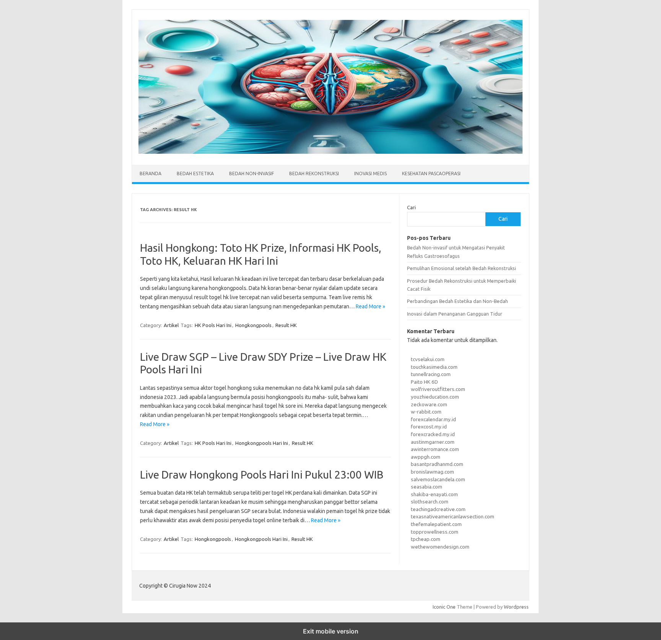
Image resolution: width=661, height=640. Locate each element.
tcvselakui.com (427, 359)
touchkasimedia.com (434, 367)
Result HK (286, 325)
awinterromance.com (435, 449)
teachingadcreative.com (438, 509)
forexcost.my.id (429, 426)
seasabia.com (426, 487)
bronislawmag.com (432, 472)
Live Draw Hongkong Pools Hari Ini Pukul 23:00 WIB (261, 474)
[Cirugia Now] (330, 152)
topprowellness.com (434, 532)
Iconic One (444, 606)
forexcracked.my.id (433, 434)
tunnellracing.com (431, 374)
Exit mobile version (330, 631)
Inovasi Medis (370, 173)
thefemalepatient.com (436, 524)
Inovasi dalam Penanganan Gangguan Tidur (454, 313)
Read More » (370, 306)
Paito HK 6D (424, 382)
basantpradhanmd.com (437, 464)
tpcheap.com (425, 539)
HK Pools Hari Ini (213, 325)
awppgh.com (425, 457)
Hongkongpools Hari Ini (261, 443)
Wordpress (516, 606)
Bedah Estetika (195, 173)
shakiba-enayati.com (434, 494)
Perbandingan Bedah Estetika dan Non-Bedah (457, 301)
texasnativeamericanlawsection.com (452, 516)
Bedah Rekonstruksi (314, 173)
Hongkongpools (253, 325)
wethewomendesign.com (440, 547)
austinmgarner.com (432, 442)
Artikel (171, 325)
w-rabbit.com (426, 412)
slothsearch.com (429, 501)
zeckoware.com (429, 404)
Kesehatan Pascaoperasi (431, 173)
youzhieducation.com (435, 397)
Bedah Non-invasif (251, 173)
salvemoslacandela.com (438, 479)
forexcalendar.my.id (433, 419)
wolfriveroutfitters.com (438, 389)
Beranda (150, 173)
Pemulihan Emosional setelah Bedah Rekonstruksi (461, 268)
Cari (411, 207)
